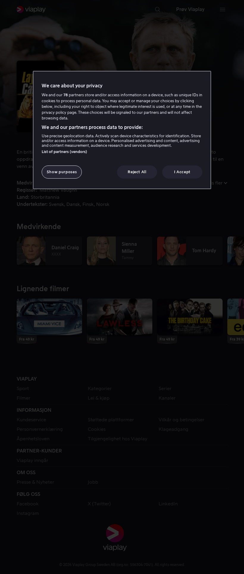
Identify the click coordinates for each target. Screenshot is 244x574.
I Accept (182, 172)
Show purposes (62, 172)
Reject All (137, 172)
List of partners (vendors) (64, 152)
